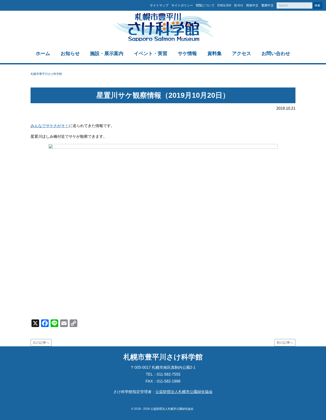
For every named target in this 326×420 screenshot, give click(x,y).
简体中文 (252, 5)
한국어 (238, 5)
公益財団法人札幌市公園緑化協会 (184, 392)
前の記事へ (285, 342)
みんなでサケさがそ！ (50, 126)
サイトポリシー (182, 5)
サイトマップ (159, 5)
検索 (317, 5)
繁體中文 (267, 5)
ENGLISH (224, 5)
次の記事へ (41, 342)
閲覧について (205, 5)
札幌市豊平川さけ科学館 (46, 74)
